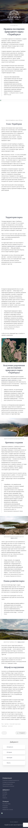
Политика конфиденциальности (11, 780)
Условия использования (9, 782)
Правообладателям (8, 784)
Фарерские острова (8, 809)
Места (8, 763)
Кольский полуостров (14, 724)
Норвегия (5, 807)
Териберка (4, 726)
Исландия (5, 805)
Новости (5, 797)
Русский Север (6, 803)
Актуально (10, 747)
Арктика (7, 724)
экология (10, 726)
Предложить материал (8, 786)
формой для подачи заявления (9, 380)
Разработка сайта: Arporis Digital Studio (14, 824)
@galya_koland (14, 538)
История (9, 752)
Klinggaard (22, 733)
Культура (9, 757)
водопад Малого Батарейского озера (16, 246)
